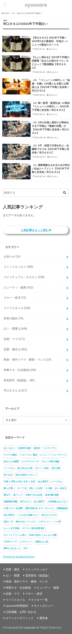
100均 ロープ (10, 541)
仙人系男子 (43, 481)
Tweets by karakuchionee (18, 556)
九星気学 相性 (24, 448)
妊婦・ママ (14, 338)
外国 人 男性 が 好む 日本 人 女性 (19, 481)
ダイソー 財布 (42, 468)
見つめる (8, 475)
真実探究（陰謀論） (19, 380)
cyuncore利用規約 (17, 605)
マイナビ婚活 (10, 455)
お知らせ (12, 256)
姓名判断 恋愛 (52, 495)
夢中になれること (12, 548)
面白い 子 (8, 521)
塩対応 (37, 448)
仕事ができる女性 (34, 495)
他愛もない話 (41, 541)
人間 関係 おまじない (57, 501)
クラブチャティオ (30, 461)
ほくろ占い (9, 448)
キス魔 (48, 488)
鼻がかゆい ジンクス (25, 521)
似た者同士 (9, 515)
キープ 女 (22, 488)
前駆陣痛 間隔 (10, 501)
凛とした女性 (36, 488)
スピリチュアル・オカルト (24, 277)
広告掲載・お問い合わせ (21, 611)
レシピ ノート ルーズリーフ (53, 455)
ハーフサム (9, 468)
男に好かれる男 (25, 468)
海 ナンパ (17, 495)
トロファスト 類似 (28, 455)
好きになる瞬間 (11, 461)
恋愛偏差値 (62, 508)
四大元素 (56, 468)
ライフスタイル (17, 308)
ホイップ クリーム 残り (15, 535)
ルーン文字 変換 (11, 528)
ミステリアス (49, 448)
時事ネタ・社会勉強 (20, 369)
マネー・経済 (15, 297)
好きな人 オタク (49, 515)
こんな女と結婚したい (28, 515)
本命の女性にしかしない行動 (42, 535)
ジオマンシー (45, 521)
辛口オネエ (15, 390)
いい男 (57, 521)
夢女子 (7, 495)
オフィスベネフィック (20, 618)
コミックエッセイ (18, 266)
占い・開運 (15, 328)
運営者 (43, 618)
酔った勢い (9, 488)
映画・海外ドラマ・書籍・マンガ (27, 359)
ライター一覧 (39, 599)
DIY (25, 548)
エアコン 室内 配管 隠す (33, 528)
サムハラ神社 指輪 (50, 461)
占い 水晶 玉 (60, 488)
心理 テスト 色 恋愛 (13, 508)
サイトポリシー (43, 605)
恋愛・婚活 (15, 349)
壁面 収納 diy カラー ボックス (40, 508)
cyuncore (36, 4)
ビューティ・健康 (18, 287)
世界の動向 (13, 318)
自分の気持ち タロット (26, 475)
